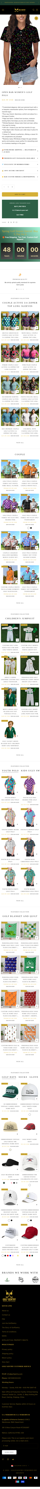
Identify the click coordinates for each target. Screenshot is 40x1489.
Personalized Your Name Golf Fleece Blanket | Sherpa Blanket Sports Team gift (30, 1014)
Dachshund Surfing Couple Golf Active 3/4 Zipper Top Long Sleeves (10, 399)
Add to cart (20, 194)
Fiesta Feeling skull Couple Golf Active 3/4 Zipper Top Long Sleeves (29, 399)
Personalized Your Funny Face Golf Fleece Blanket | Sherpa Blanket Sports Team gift (10, 980)
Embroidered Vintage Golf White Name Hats (29, 1106)
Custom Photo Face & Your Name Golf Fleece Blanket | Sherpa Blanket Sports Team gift (10, 1048)
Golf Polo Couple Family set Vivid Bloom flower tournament (29, 555)
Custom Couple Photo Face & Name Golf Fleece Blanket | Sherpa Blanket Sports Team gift (10, 1014)
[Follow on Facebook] (3, 1459)
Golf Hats (9, 1077)
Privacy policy (7, 1349)
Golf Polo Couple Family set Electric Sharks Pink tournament (10, 518)
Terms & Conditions (9, 1332)
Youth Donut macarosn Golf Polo (10, 798)
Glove (34, 1077)
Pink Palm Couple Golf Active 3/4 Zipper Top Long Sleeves (29, 367)
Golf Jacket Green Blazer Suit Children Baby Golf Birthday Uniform (10, 744)
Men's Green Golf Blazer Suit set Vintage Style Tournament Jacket (10, 712)
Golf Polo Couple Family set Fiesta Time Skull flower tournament (10, 484)
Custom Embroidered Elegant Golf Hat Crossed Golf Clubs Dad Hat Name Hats (30, 1247)
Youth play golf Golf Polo (10, 860)
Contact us (6, 1315)
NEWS (4, 1336)
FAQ (3, 1319)
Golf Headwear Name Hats (10, 1176)
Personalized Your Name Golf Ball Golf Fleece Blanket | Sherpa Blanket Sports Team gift (10, 945)
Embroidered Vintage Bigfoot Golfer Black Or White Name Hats (10, 1212)
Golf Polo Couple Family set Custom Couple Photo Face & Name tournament (29, 484)
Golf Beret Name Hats (29, 1140)
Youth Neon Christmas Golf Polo (30, 860)
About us (5, 1311)
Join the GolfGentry (9, 1323)
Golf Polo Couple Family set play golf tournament (30, 518)
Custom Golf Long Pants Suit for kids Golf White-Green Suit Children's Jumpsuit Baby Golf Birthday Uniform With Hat (10, 648)
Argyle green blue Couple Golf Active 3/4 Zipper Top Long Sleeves (10, 335)
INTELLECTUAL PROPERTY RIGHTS (15, 1340)
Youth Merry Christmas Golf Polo (30, 890)
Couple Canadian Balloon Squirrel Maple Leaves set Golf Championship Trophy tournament (10, 555)
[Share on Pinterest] (14, 222)
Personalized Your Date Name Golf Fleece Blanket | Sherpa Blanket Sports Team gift (30, 980)
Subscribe (9, 1452)
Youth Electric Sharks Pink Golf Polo (29, 800)
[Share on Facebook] (8, 222)
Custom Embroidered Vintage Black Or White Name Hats (30, 1212)
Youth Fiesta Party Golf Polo (10, 890)
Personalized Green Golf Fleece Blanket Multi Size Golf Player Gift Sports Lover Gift (30, 945)
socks (23, 1077)
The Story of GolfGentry (11, 1327)
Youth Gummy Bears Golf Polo (10, 831)
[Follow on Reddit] (13, 1459)
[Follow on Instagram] (8, 1459)
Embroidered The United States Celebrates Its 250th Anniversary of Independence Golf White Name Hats (30, 1177)
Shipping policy (7, 1354)
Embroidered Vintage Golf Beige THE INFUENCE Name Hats (10, 1142)
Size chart (5, 1362)
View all (20, 442)
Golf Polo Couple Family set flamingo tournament (29, 589)
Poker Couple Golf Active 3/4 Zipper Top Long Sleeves (10, 367)
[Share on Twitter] (11, 222)
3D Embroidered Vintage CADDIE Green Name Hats (10, 1106)
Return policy (7, 1358)
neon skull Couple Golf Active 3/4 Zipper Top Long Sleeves (30, 335)
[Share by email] (16, 222)
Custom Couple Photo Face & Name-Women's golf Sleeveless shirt (10, 589)
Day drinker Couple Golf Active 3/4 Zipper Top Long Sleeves (10, 431)
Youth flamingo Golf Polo (30, 831)
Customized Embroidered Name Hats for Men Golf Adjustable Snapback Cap (10, 1247)
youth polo (10, 770)
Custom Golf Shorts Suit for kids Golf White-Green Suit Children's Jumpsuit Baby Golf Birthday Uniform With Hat (29, 648)
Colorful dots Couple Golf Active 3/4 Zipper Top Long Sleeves (29, 431)
